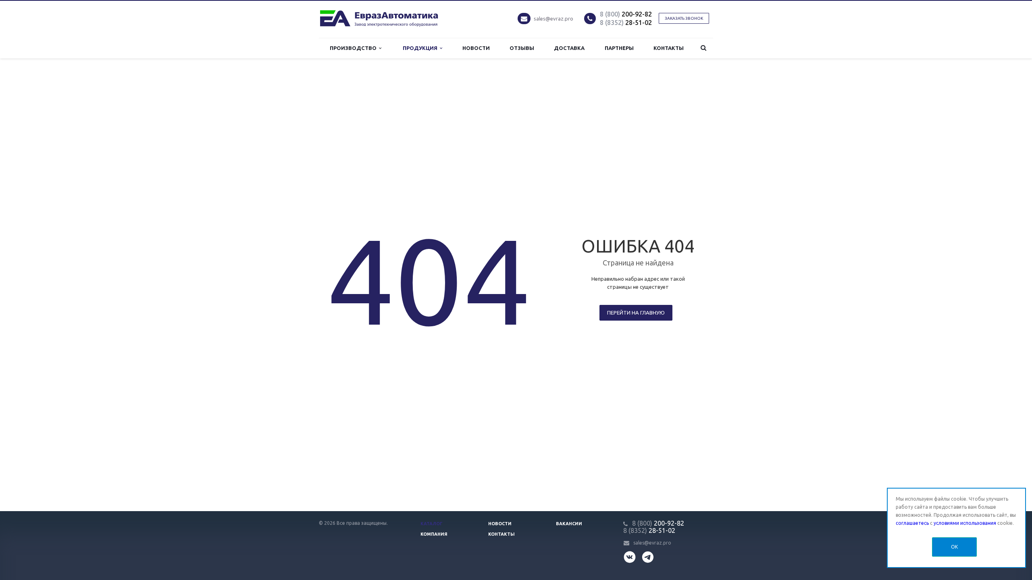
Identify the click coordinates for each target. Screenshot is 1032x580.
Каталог (431, 523)
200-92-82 (626, 14)
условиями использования (965, 523)
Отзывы (522, 48)
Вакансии (569, 523)
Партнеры (619, 48)
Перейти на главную (636, 312)
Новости (476, 48)
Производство (354, 48)
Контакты (668, 48)
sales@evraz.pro (553, 18)
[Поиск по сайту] (703, 48)
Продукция (421, 48)
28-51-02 (626, 22)
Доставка (569, 48)
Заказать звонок (684, 18)
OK (954, 546)
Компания (433, 534)
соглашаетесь (912, 523)
